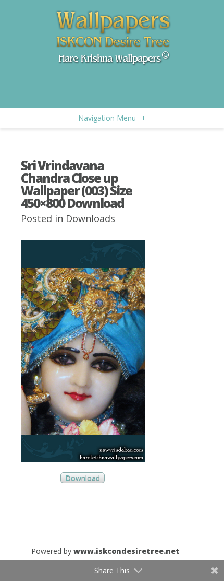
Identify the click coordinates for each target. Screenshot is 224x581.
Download (82, 478)
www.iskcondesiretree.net (126, 551)
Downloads (90, 218)
